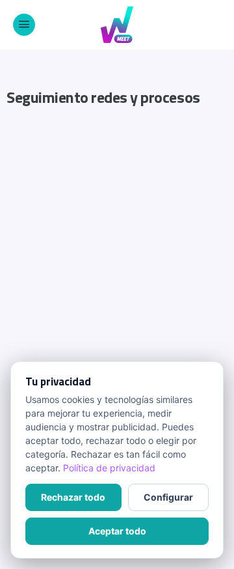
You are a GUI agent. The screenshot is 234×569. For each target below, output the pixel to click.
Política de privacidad (109, 467)
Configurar (168, 497)
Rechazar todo (73, 497)
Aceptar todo (117, 530)
